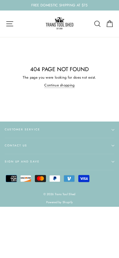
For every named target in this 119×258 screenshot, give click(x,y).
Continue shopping (59, 85)
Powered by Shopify (59, 202)
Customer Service (22, 129)
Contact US (16, 145)
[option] (59, 5)
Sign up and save (22, 161)
